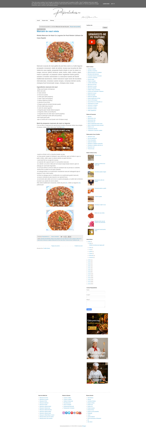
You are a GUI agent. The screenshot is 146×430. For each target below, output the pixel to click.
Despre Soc (90, 404)
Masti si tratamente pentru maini (95, 123)
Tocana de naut (68, 240)
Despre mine (45, 20)
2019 (89, 271)
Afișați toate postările (75, 26)
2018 (89, 274)
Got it (113, 3)
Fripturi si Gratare (92, 81)
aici (63, 127)
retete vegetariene (92, 110)
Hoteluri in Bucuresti (68, 401)
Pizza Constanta (67, 404)
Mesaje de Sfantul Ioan (45, 408)
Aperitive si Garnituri (92, 70)
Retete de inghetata (92, 96)
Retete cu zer (91, 127)
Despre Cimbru (91, 403)
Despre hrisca (91, 409)
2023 (89, 264)
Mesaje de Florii (43, 401)
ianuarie (91, 257)
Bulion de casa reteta (99, 213)
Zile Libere (90, 421)
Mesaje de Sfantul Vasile (45, 413)
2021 (89, 267)
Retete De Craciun (92, 93)
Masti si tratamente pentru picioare (96, 125)
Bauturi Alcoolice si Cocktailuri (95, 72)
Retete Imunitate (91, 94)
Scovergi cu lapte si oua (100, 204)
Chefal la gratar (98, 196)
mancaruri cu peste (92, 108)
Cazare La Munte (68, 399)
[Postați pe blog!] (65, 237)
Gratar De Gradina (92, 141)
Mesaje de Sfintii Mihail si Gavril (47, 415)
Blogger (84, 426)
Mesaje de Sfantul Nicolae (46, 409)
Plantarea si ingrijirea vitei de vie (95, 145)
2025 (89, 260)
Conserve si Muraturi (92, 77)
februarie (91, 255)
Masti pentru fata (91, 120)
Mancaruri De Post (56, 240)
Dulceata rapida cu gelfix (100, 188)
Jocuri (89, 415)
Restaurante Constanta (69, 408)
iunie (90, 247)
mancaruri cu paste (92, 107)
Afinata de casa (91, 136)
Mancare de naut (60, 238)
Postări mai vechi (79, 245)
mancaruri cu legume (47, 240)
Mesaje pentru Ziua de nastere (47, 416)
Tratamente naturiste (92, 128)
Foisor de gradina (92, 140)
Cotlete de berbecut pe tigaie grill (96, 245)
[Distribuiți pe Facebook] (69, 237)
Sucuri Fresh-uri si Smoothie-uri (95, 101)
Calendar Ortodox (92, 401)
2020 (89, 270)
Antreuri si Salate (92, 69)
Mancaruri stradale (92, 88)
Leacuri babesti (91, 416)
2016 (89, 277)
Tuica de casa (91, 148)
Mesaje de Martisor (44, 403)
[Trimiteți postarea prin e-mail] (61, 236)
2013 (89, 283)
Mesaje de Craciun (44, 399)
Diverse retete (91, 79)
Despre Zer (90, 406)
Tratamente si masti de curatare (95, 130)
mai (90, 249)
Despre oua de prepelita (93, 411)
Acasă (38, 20)
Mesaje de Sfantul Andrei (45, 406)
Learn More (106, 3)
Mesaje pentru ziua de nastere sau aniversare (100, 222)
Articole (89, 399)
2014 (89, 281)
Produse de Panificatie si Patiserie (96, 91)
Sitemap (52, 20)
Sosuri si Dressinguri (92, 100)
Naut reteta (62, 240)
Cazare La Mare (67, 397)
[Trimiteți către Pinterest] (70, 237)
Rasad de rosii (91, 147)
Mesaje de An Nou (44, 397)
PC (88, 420)
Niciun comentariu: (55, 236)
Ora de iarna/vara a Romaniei (94, 418)
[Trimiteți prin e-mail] (64, 237)
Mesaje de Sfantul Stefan (45, 411)
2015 (89, 279)
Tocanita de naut (75, 240)
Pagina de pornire (55, 245)
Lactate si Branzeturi (92, 82)
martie (90, 253)
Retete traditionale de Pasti (94, 98)
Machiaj (89, 116)
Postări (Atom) (46, 248)
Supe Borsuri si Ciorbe (93, 103)
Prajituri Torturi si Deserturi (94, 89)
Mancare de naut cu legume (70, 238)
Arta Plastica (90, 397)
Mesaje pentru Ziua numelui (46, 418)
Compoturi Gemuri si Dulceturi (95, 76)
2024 (89, 262)
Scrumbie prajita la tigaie (100, 171)
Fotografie (90, 413)
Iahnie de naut (54, 238)
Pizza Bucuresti (67, 403)
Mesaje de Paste (43, 404)
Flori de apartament (92, 138)
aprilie (90, 251)
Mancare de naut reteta (48, 31)
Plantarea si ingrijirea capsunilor (95, 143)
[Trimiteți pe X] (67, 237)
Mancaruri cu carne (92, 86)
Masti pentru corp (92, 118)
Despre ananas (91, 408)
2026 (89, 241)
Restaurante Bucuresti (69, 406)
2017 (89, 275)
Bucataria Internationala (45, 238)
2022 (89, 266)
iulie (90, 243)
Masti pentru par (91, 121)
